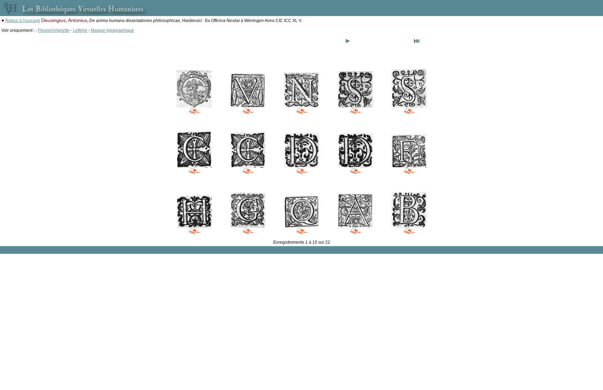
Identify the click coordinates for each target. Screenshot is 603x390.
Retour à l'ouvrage (22, 20)
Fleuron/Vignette (53, 30)
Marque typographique (112, 30)
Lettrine (80, 30)
